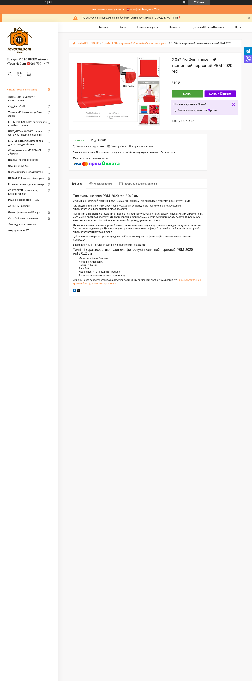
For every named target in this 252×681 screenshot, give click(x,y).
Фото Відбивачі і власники (23, 218)
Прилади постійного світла (23, 159)
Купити (187, 94)
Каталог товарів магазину (22, 89)
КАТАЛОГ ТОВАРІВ (88, 43)
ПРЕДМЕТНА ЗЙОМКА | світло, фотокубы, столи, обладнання (25, 133)
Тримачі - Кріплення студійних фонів (25, 114)
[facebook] (74, 290)
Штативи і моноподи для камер (26, 184)
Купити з (214, 94)
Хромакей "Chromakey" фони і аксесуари (143, 43)
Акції (123, 27)
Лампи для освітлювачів (22, 224)
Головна (104, 27)
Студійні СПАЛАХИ (18, 166)
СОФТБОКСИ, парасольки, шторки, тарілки (23, 192)
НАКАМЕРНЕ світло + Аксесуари (26, 178)
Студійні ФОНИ (16, 106)
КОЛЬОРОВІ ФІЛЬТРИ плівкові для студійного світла (27, 124)
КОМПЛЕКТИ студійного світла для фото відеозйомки (25, 143)
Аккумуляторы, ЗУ (18, 230)
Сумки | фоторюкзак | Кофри (24, 212)
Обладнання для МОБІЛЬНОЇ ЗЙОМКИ (24, 152)
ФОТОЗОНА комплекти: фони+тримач (21, 99)
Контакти (175, 27)
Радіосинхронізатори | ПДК (23, 199)
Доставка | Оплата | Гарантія (208, 27)
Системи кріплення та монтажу (25, 172)
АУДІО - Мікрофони (19, 206)
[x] (78, 290)
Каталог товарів (146, 27)
